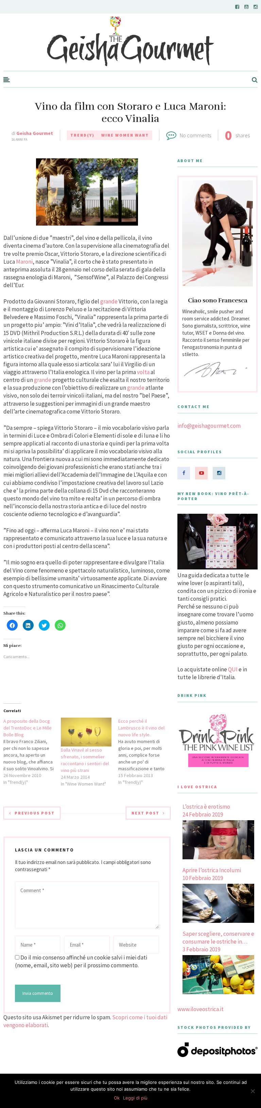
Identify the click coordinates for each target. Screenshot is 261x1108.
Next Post (145, 812)
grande (109, 301)
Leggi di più (135, 1098)
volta (143, 372)
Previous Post (35, 812)
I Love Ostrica (197, 786)
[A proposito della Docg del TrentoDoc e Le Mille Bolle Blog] (32, 752)
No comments (195, 135)
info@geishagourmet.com (209, 425)
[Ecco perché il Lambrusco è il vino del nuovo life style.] (147, 752)
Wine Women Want (125, 135)
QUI (233, 669)
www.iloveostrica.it (200, 1009)
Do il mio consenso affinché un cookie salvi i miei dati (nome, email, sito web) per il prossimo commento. (81, 961)
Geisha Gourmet (34, 133)
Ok (117, 1098)
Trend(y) (82, 135)
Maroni (24, 261)
